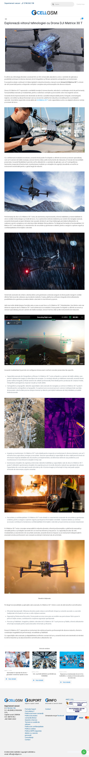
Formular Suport (30, 709)
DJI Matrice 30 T (42, 100)
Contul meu (81, 4)
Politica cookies (30, 729)
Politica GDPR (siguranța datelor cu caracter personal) (33, 733)
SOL (72, 699)
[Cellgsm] (44, 13)
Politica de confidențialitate (34, 726)
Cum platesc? (29, 711)
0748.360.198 (29, 3)
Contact (27, 740)
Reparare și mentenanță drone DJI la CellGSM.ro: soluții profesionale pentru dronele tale (71, 676)
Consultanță (29, 737)
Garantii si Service (31, 720)
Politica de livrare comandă (34, 713)
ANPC (68, 699)
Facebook (60, 716)
